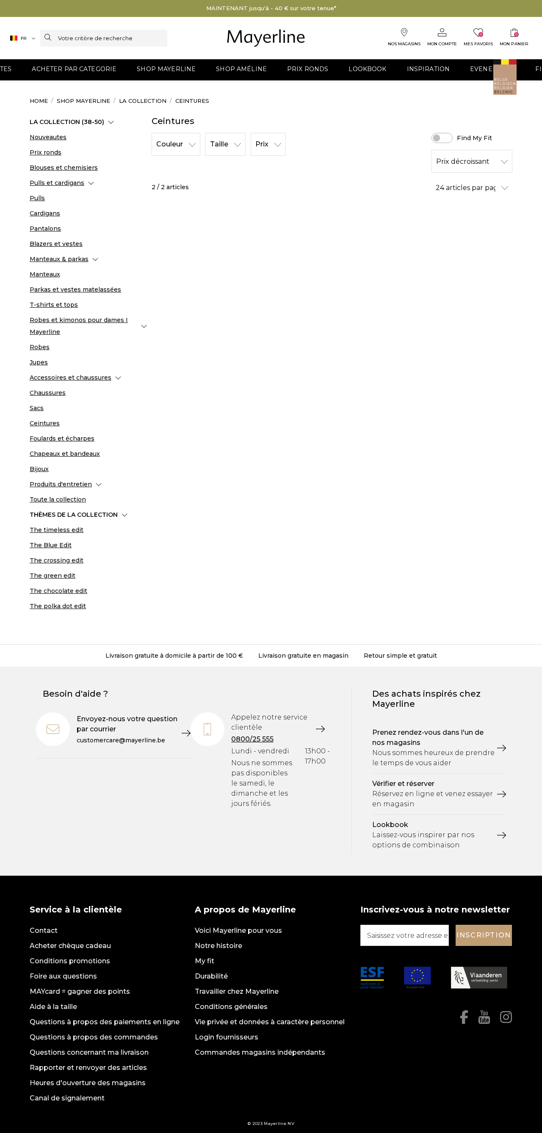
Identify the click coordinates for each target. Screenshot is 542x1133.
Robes (40, 347)
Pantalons (45, 228)
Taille (219, 144)
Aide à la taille (53, 1007)
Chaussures (48, 393)
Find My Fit (474, 138)
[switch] (442, 138)
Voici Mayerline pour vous (238, 930)
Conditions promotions (70, 961)
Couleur (169, 144)
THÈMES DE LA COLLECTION (74, 514)
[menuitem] (74, 69)
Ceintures (45, 423)
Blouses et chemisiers (64, 167)
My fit (204, 961)
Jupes (39, 362)
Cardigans (45, 213)
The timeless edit (56, 530)
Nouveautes (48, 137)
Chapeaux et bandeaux (65, 454)
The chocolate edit (58, 591)
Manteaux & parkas (59, 259)
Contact (44, 930)
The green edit (52, 575)
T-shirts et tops (54, 305)
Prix (261, 144)
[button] (74, 69)
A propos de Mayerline (245, 909)
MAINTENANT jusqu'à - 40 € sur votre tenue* (271, 8)
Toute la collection (58, 499)
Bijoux (39, 469)
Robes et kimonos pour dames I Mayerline (79, 326)
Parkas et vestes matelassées (75, 289)
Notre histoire (218, 946)
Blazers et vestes (56, 244)
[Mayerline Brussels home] (266, 38)
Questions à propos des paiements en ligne (105, 1022)
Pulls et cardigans (57, 183)
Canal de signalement (67, 1098)
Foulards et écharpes (62, 438)
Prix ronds (45, 152)
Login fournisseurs (226, 1037)
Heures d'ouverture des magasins (88, 1083)
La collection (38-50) (67, 122)
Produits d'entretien (61, 484)
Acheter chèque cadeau (70, 946)
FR (24, 38)
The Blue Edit (51, 545)
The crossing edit (56, 560)
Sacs (37, 408)
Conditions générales (231, 1007)
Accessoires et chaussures (70, 377)
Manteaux (45, 274)
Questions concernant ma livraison (89, 1052)
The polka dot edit (58, 606)
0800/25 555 (252, 739)
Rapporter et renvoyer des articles (88, 1068)
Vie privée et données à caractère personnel (270, 1022)
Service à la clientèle (76, 909)
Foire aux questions (63, 976)
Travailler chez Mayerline (237, 991)
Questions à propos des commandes (94, 1037)
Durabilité (211, 976)
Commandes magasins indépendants (260, 1052)
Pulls (37, 198)
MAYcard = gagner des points (80, 991)
